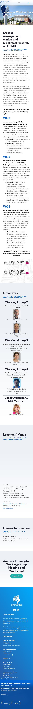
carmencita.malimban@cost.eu (10, 677)
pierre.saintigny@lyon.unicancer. (11, 645)
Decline (16, 703)
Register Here (16, 576)
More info (3, 694)
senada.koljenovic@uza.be (9, 655)
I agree (6, 703)
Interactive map (8, 508)
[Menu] (19, 2)
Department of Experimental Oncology (15, 504)
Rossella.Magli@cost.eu (9, 668)
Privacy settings (5, 678)
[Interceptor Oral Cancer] (4, 2)
